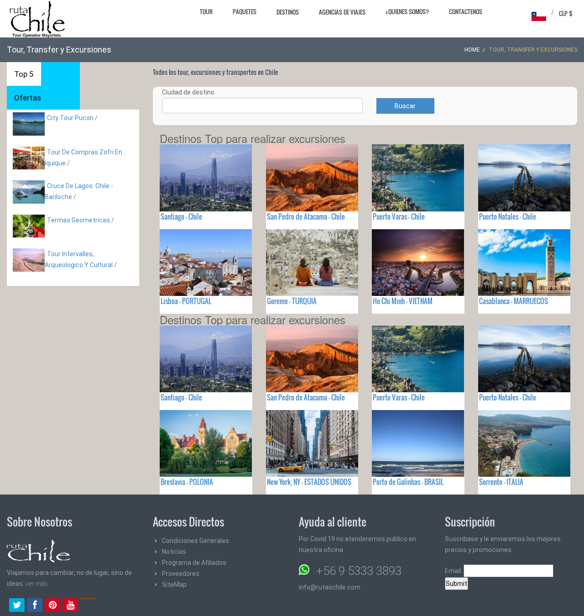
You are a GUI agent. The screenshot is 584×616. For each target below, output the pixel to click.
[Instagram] (88, 606)
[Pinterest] (52, 606)
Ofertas (27, 97)
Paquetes (244, 11)
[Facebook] (34, 606)
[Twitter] (17, 606)
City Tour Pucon (70, 117)
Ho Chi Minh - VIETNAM (403, 301)
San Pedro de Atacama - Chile (306, 216)
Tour (206, 11)
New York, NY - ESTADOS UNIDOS (309, 482)
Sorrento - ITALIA (501, 482)
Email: (454, 570)
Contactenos (465, 11)
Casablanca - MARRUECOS (513, 301)
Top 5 (24, 74)
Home (472, 50)
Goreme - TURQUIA (292, 301)
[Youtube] (70, 606)
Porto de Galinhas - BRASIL (408, 482)
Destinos (287, 11)
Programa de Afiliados (194, 562)
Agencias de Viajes (342, 11)
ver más (36, 583)
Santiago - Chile (181, 216)
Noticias (174, 551)
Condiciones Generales (195, 540)
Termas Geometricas (78, 220)
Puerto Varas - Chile (399, 216)
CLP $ (566, 13)
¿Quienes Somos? (407, 11)
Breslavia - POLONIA (187, 482)
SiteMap (174, 584)
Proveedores (180, 573)
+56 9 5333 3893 (359, 571)
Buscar (405, 106)
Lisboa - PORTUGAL (186, 301)
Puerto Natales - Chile (507, 216)
